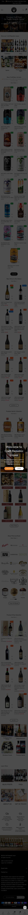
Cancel (19, 468)
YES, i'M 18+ (9, 468)
